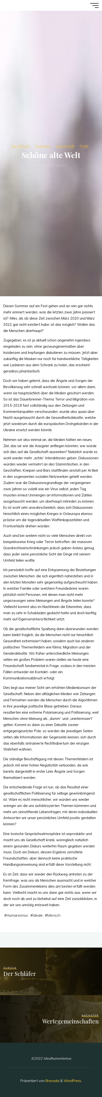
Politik (84, 146)
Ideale (38, 915)
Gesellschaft (65, 146)
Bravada (52, 1081)
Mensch (53, 915)
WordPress (72, 1081)
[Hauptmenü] (94, 5)
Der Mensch (21, 146)
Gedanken (43, 146)
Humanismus (17, 915)
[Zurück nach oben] (83, 1078)
